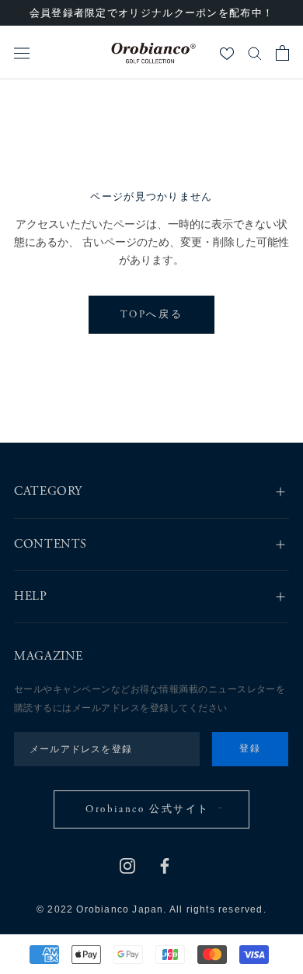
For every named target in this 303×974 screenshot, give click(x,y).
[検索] (255, 52)
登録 (250, 749)
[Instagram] (127, 865)
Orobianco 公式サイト (147, 810)
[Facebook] (164, 865)
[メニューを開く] (22, 53)
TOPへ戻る (151, 315)
